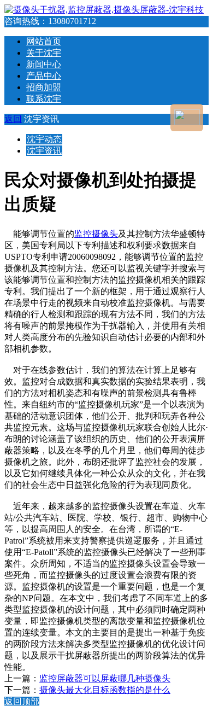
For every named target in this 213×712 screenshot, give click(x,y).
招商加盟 (43, 87)
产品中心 (43, 75)
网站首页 (43, 41)
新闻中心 (43, 64)
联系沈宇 (43, 98)
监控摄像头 (96, 233)
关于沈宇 (43, 52)
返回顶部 (21, 701)
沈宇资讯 (44, 150)
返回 (13, 119)
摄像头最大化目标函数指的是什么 (104, 690)
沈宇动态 (44, 139)
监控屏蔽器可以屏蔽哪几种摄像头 (104, 678)
